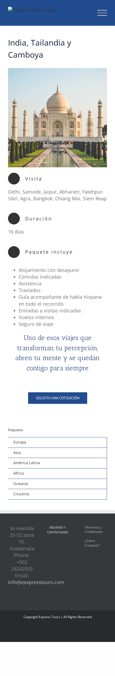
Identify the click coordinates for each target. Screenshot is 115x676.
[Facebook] (49, 545)
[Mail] (65, 545)
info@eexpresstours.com (36, 582)
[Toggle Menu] (102, 13)
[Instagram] (57, 545)
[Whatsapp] (57, 555)
